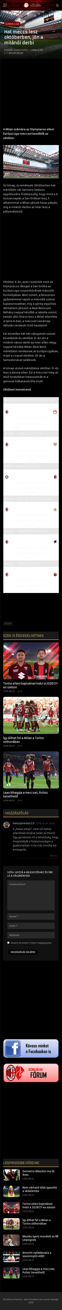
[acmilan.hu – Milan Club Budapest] (32, 5)
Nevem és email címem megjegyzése (31, 943)
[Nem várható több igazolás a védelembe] (11, 1191)
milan (8, 623)
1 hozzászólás (15, 53)
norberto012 (20, 50)
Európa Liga (12, 24)
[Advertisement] (31, 92)
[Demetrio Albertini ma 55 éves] (11, 1175)
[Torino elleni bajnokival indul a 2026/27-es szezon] (31, 660)
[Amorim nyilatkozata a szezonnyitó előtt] (11, 1256)
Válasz (53, 856)
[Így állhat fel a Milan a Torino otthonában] (31, 715)
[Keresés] (57, 5)
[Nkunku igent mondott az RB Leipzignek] (11, 1240)
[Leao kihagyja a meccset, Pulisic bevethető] (31, 770)
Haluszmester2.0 (23, 823)
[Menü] (5, 5)
